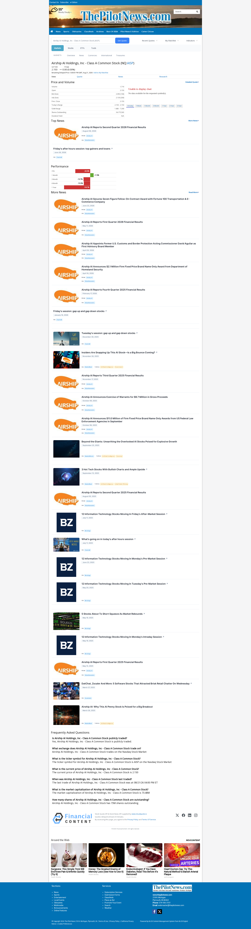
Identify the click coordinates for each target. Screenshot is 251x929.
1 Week (138, 106)
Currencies (92, 55)
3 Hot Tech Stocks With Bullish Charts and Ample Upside (114, 469)
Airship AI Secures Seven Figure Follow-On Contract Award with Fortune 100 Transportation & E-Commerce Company (135, 200)
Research (163, 76)
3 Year (172, 106)
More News (193, 120)
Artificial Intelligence (107, 367)
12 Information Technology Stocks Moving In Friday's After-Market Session (125, 514)
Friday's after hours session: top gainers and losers (83, 148)
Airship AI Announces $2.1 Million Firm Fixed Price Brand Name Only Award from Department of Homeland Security (134, 268)
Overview (71, 55)
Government (119, 367)
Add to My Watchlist (100, 73)
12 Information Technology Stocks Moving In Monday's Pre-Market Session (125, 558)
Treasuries (120, 55)
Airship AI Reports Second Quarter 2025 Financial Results (114, 492)
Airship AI (89, 136)
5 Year (179, 106)
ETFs (82, 48)
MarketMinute (89, 456)
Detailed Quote (192, 82)
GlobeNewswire (89, 140)
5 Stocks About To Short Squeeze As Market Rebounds (113, 613)
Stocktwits (88, 698)
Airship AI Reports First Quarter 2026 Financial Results (112, 222)
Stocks (70, 48)
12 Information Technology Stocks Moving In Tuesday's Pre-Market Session (125, 583)
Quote (79, 76)
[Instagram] (195, 818)
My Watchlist (170, 40)
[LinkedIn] (189, 818)
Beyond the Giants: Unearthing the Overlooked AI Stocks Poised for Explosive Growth (129, 441)
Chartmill (59, 157)
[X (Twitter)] (177, 818)
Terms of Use (103, 921)
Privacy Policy (132, 819)
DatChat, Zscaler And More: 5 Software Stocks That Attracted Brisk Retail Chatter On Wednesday (137, 683)
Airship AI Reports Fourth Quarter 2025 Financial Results (113, 289)
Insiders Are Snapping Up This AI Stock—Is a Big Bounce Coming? (120, 352)
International (106, 55)
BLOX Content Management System (162, 921)
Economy (119, 456)
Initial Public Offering (121, 484)
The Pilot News (70, 921)
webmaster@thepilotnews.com (171, 905)
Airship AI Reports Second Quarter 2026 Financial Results (114, 127)
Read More (193, 192)
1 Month (147, 106)
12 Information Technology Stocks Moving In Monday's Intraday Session (123, 636)
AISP (130, 63)
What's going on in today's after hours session (109, 539)
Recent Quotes (148, 40)
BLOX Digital (183, 921)
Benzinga (87, 530)
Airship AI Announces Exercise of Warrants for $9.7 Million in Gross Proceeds (125, 397)
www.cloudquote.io (139, 814)
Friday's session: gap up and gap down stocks (80, 311)
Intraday (130, 106)
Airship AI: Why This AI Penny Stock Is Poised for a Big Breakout (117, 706)
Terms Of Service (149, 819)
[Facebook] (183, 818)
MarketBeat (88, 367)
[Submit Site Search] (197, 11)
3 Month (156, 106)
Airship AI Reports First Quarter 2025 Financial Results (112, 662)
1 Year (164, 106)
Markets (57, 48)
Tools (93, 48)
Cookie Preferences (65, 924)
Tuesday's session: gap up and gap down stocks (110, 333)
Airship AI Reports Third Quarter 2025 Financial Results (113, 375)
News (81, 55)
